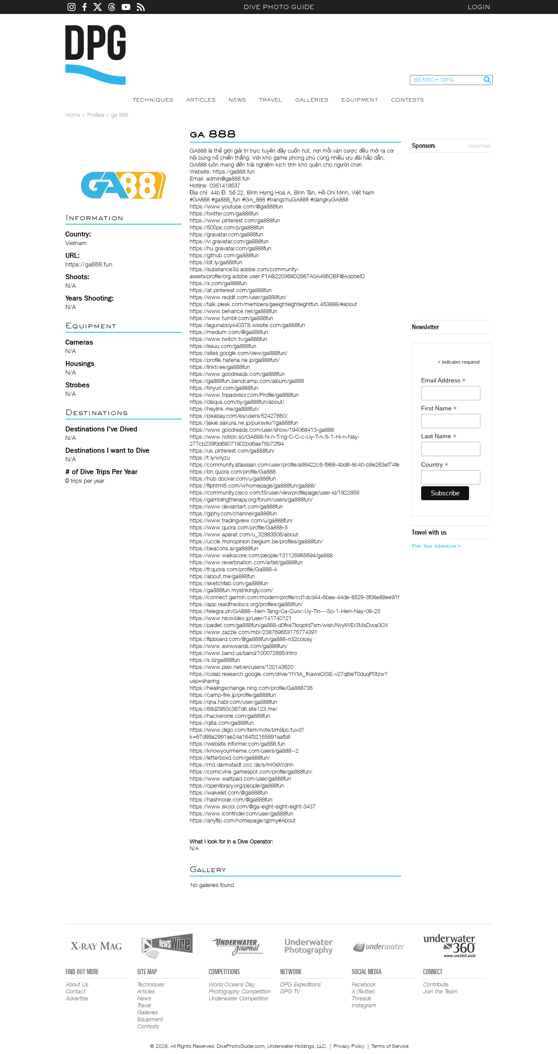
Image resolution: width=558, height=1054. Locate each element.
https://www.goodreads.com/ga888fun (237, 373)
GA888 (198, 150)
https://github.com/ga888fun (224, 255)
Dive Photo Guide (279, 6)
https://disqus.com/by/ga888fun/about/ (237, 401)
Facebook (364, 984)
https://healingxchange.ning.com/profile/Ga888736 (251, 687)
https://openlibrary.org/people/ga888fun (237, 785)
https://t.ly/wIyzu (210, 457)
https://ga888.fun (88, 264)
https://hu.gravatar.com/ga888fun (230, 248)
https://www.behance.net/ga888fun (233, 310)
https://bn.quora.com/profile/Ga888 (233, 471)
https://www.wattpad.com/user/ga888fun (240, 778)
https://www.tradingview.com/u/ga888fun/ (241, 520)
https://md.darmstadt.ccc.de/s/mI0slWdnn (241, 764)
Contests (407, 100)
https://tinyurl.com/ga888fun (224, 387)
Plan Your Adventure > (436, 546)
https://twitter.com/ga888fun (224, 213)
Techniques (153, 100)
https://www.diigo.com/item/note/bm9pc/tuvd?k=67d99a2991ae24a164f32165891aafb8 (247, 733)
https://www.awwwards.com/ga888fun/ (238, 645)
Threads (361, 998)
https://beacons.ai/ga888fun (224, 548)
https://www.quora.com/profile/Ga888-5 (239, 527)
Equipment (359, 100)
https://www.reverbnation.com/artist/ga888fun (246, 562)
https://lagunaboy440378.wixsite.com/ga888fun (247, 324)
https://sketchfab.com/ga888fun (229, 583)
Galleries (311, 100)
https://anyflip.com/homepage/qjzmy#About (243, 820)
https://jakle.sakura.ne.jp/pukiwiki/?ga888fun (244, 422)
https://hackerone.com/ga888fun (230, 715)
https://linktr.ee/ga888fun (220, 366)
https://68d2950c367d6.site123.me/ (233, 708)
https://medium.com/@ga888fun (229, 331)
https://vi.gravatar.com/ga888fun (229, 241)
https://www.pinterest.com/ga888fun (235, 220)
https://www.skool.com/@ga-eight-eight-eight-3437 (253, 806)
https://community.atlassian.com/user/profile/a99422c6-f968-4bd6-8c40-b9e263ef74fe (294, 464)
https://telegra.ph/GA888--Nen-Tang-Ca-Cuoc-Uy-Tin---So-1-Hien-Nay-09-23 (285, 610)
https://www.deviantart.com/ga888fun (236, 506)
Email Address (443, 380)
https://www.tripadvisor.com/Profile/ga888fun (244, 394)
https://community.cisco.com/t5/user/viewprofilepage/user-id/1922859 (274, 492)
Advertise (479, 145)
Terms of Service (389, 1046)
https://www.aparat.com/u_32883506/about (244, 534)
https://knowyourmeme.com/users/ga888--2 (244, 750)
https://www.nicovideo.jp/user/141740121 (241, 617)
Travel (270, 100)
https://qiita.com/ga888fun (222, 722)
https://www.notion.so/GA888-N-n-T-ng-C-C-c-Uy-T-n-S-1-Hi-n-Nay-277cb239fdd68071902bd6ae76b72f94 (275, 440)
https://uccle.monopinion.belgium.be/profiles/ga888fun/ (256, 541)
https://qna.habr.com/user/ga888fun (233, 701)
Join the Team (440, 991)
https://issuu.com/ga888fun (223, 345)
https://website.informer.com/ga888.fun (237, 743)
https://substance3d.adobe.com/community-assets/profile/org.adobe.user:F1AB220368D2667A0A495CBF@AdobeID (277, 273)
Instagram (364, 1005)
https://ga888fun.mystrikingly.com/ (231, 590)
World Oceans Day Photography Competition (240, 988)
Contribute (436, 984)
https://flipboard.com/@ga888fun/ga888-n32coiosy (251, 638)
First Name (439, 408)
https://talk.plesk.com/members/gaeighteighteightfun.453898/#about (273, 303)
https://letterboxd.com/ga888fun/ (230, 757)
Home (72, 114)
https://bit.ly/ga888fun (216, 262)
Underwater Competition (239, 998)
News (237, 100)
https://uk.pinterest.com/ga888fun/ (232, 450)
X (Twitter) (363, 991)
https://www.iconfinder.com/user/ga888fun (241, 813)
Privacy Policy (349, 1046)
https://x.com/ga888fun (218, 283)
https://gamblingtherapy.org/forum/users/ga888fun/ (251, 499)
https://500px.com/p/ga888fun (227, 227)
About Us (77, 984)
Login (479, 6)
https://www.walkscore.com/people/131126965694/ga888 (261, 555)
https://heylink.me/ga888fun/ (224, 408)
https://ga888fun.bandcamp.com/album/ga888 (247, 380)
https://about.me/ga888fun (222, 576)
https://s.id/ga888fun (215, 659)
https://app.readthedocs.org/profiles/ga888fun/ (246, 603)
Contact (75, 991)
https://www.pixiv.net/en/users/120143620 (241, 666)
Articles (200, 100)
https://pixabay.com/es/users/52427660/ (238, 415)
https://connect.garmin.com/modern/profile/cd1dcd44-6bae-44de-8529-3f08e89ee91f (294, 597)
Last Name (438, 436)
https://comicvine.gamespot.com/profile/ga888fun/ (251, 771)
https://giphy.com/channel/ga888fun (233, 513)
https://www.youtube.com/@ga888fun (236, 206)
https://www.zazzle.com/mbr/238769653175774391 (253, 631)
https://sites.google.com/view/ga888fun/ (238, 352)
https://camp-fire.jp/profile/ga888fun (233, 694)
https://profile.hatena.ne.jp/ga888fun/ (234, 359)
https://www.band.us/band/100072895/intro (243, 652)
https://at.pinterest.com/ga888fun (231, 290)
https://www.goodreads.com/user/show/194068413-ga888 (262, 429)
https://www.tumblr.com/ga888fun (231, 317)
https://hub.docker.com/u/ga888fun (233, 478)
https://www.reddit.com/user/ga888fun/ (238, 296)
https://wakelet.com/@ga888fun (229, 792)
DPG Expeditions (300, 984)
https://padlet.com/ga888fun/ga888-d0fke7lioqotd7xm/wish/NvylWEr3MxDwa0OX (289, 624)
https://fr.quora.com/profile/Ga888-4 (233, 569)
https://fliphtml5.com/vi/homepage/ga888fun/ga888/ (253, 485)
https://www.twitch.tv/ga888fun (228, 338)
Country (434, 464)
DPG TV (290, 991)
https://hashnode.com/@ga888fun (231, 799)
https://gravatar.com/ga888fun (226, 234)
